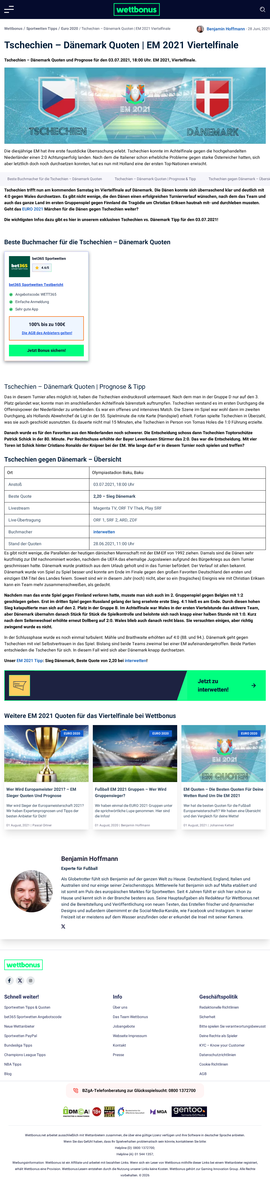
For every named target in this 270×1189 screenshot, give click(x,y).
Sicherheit (207, 1017)
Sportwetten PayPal (20, 1036)
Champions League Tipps (25, 1055)
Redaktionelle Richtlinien (219, 1007)
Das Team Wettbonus (130, 1017)
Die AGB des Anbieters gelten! (47, 333)
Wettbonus (13, 28)
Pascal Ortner (42, 825)
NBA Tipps (12, 1064)
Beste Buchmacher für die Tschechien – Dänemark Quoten (54, 179)
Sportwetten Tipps (41, 28)
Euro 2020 (69, 28)
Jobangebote (124, 1026)
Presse (118, 1055)
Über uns (120, 1007)
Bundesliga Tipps (18, 1045)
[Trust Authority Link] (131, 1111)
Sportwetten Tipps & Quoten (27, 1007)
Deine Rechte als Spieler (218, 1036)
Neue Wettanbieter (19, 1026)
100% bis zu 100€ (47, 324)
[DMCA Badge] (76, 1111)
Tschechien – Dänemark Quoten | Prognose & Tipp (155, 179)
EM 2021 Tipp (30, 661)
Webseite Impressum (130, 1036)
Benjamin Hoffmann (226, 29)
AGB (203, 1074)
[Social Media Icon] (9, 980)
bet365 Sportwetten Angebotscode (32, 1017)
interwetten (104, 532)
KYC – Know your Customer (222, 1045)
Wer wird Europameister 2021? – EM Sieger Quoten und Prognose (41, 792)
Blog (8, 1074)
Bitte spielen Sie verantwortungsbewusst (232, 1026)
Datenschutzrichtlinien (217, 1055)
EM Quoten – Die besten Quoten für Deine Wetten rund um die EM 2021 (223, 792)
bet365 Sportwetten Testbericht (36, 284)
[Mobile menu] (9, 9)
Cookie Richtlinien (213, 1064)
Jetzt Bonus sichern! (46, 350)
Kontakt (119, 1045)
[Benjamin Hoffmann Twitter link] (63, 926)
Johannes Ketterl (222, 825)
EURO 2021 (32, 209)
